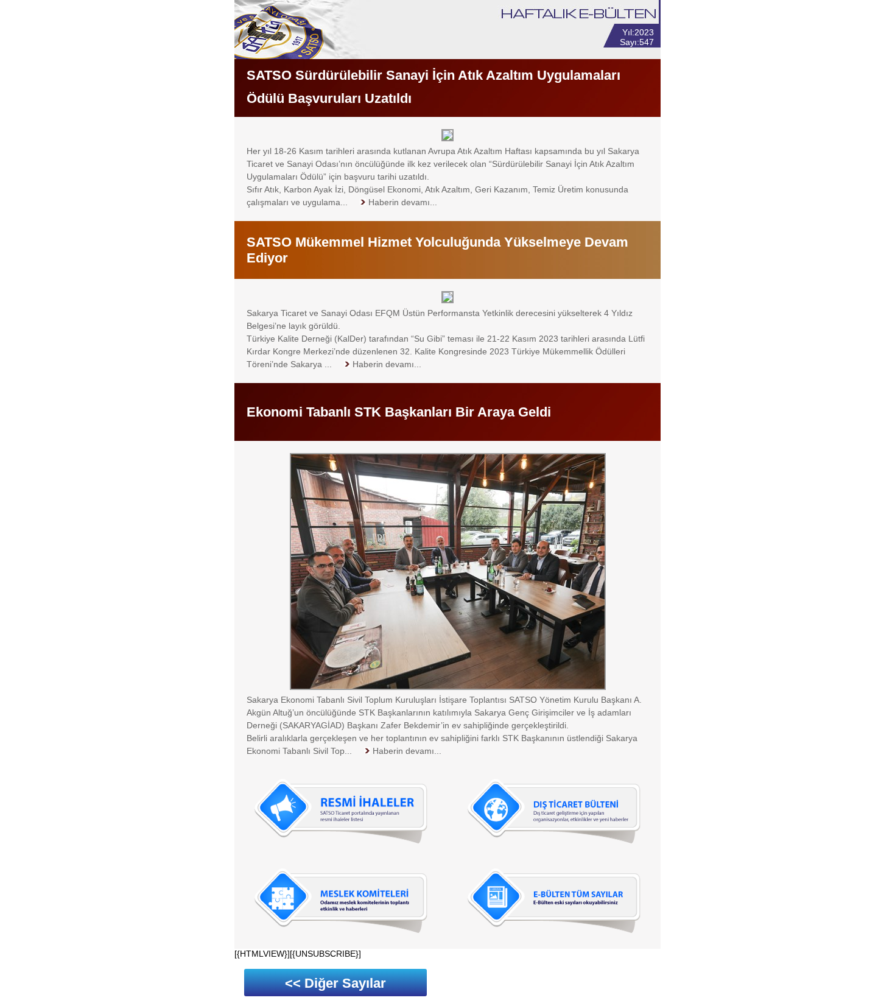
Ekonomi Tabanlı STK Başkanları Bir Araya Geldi (399, 412)
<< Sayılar (335, 983)
